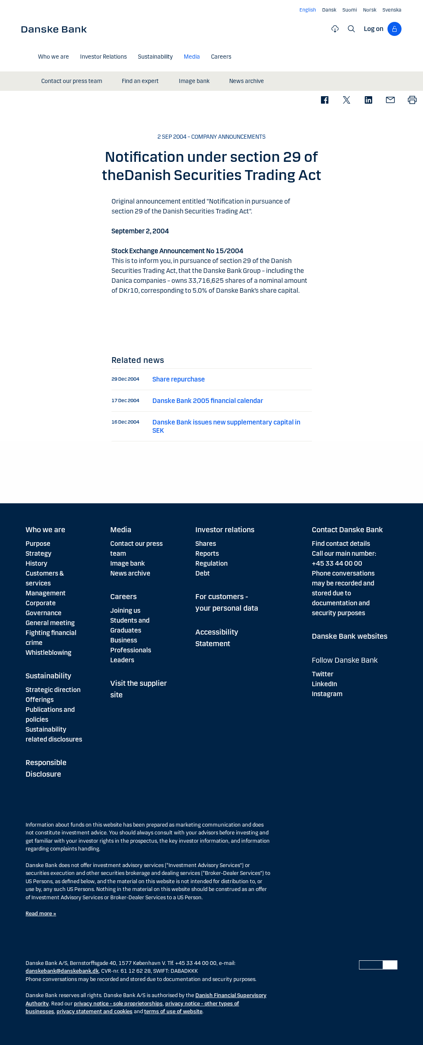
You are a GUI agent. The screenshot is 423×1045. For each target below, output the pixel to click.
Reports (207, 553)
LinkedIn (324, 684)
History (37, 563)
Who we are (45, 529)
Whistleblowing (48, 652)
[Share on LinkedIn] (368, 100)
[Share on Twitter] (346, 100)
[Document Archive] (335, 29)
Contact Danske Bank (347, 529)
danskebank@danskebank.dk (62, 971)
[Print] (412, 100)
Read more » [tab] (41, 913)
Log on (373, 29)
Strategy (39, 553)
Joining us (125, 610)
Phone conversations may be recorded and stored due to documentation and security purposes (343, 593)
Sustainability (48, 675)
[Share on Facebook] (324, 100)
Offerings (40, 700)
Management (46, 593)
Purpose (38, 543)
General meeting (50, 623)
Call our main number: (344, 553)
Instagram (327, 694)
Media (120, 529)
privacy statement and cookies (95, 1011)
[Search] (351, 29)
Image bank (127, 563)
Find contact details (341, 543)
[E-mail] (390, 100)
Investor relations (224, 529)
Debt (202, 573)
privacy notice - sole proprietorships (118, 1003)
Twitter (322, 674)
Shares (205, 543)
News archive (130, 573)
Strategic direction (53, 690)
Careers (123, 596)
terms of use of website (173, 1011)
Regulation (211, 563)
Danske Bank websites (349, 636)
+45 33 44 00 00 (337, 563)
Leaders (122, 660)
